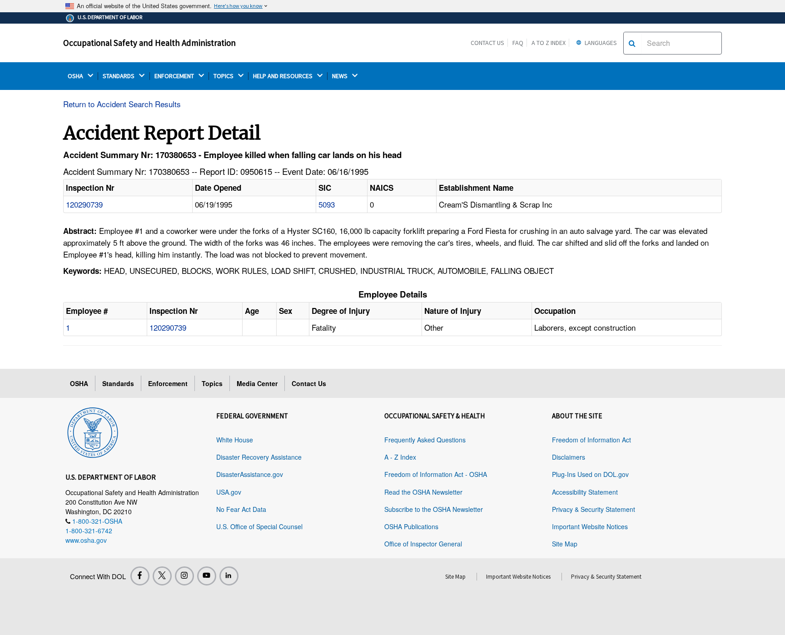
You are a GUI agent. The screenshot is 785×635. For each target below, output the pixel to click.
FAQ (517, 43)
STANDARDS (119, 76)
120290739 (84, 204)
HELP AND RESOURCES (283, 76)
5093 (326, 204)
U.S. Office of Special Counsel (259, 526)
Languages (600, 43)
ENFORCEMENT (174, 76)
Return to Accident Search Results (122, 103)
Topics (212, 383)
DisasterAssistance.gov (249, 474)
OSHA (76, 76)
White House (234, 439)
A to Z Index (549, 43)
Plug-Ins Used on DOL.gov (590, 474)
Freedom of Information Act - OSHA (435, 474)
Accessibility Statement (585, 491)
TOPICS (224, 76)
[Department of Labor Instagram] (184, 575)
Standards (118, 383)
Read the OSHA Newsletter (423, 491)
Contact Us (487, 43)
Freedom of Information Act (591, 439)
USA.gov (228, 491)
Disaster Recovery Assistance (259, 456)
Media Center (257, 383)
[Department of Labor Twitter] (162, 575)
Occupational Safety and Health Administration (149, 42)
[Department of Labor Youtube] (206, 575)
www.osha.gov (86, 540)
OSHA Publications (411, 526)
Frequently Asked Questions (425, 439)
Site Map (564, 543)
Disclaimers (568, 456)
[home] (92, 431)
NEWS (340, 76)
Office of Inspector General (423, 543)
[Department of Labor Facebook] (139, 575)
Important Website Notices (590, 526)
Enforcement (168, 383)
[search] (632, 43)
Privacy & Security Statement (593, 509)
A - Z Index (400, 456)
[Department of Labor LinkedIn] (228, 575)
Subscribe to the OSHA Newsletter (433, 509)
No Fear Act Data (241, 509)
